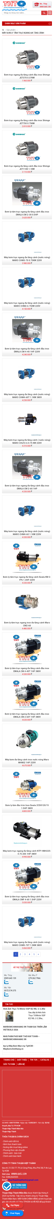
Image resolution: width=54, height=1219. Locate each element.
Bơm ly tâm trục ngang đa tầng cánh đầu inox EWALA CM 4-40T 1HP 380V (27, 670)
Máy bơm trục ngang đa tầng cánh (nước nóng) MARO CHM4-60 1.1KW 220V (27, 533)
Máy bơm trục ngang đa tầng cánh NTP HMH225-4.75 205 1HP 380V (27, 852)
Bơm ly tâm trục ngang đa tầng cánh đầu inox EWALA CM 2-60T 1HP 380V (27, 715)
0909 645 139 (10, 978)
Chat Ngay (15, 1213)
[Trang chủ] (4, 30)
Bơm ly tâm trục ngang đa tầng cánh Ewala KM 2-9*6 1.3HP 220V (27, 578)
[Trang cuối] (38, 954)
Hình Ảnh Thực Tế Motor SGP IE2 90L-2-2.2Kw (24, 1009)
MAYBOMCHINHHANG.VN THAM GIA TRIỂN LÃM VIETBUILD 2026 (25, 1028)
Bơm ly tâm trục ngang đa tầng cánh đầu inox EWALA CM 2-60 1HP (27, 487)
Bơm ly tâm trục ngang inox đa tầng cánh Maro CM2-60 (27, 624)
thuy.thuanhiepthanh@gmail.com (23, 1180)
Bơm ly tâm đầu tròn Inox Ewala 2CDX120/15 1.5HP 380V (27, 806)
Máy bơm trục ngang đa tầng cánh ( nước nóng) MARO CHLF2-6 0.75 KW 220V (27, 441)
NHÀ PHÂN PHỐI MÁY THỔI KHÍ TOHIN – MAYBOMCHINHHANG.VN (21, 1037)
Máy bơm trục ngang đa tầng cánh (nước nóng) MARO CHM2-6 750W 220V (27, 304)
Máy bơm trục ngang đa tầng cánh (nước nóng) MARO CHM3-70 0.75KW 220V (27, 259)
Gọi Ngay (14, 1205)
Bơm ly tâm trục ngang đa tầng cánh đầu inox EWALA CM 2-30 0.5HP (27, 213)
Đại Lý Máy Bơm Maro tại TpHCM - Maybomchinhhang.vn (18, 1047)
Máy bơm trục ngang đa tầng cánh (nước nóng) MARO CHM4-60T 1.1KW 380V (27, 396)
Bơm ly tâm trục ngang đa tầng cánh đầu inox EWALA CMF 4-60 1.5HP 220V (27, 898)
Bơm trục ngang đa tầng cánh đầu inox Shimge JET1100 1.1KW (27, 167)
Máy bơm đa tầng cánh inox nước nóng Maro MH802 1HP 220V (27, 761)
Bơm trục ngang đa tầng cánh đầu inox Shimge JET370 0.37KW (27, 76)
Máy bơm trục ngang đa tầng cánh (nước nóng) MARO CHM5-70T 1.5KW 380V (27, 943)
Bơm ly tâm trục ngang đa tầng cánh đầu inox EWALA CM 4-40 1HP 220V (27, 350)
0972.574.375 (10, 990)
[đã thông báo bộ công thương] (14, 1190)
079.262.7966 (34, 978)
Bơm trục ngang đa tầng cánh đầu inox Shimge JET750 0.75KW (27, 122)
